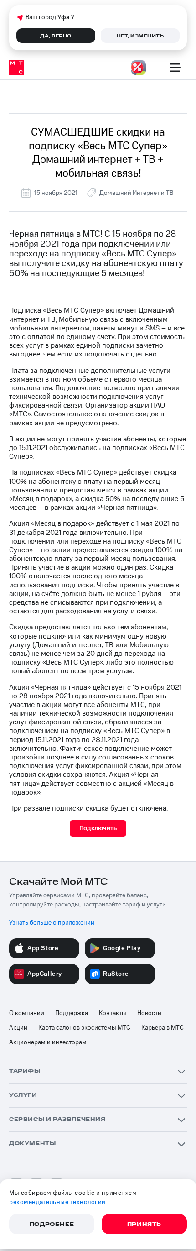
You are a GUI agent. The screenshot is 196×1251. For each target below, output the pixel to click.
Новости (149, 1013)
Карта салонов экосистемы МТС (84, 1027)
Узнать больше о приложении (51, 922)
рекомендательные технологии (57, 1202)
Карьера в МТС (162, 1027)
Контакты (112, 1013)
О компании (26, 1013)
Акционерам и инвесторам (48, 1042)
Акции (18, 1027)
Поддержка (71, 1013)
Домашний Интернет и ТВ (136, 193)
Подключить (98, 828)
